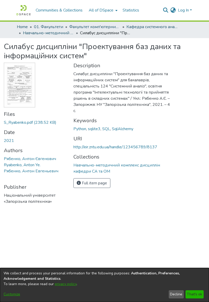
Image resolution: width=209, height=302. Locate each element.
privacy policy (65, 284)
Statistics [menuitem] (131, 10)
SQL (106, 129)
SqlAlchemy (122, 129)
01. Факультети (48, 27)
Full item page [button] (94, 183)
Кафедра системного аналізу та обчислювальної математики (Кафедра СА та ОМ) (151, 27)
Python (79, 129)
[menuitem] (102, 10)
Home (22, 27)
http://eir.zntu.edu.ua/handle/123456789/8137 (115, 147)
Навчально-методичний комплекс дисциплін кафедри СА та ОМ (48, 33)
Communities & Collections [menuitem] (59, 10)
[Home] (24, 10)
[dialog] (104, 285)
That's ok (194, 294)
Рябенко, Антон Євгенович (30, 159)
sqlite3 (94, 129)
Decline (176, 294)
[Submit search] (166, 10)
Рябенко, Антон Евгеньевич (31, 171)
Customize (12, 294)
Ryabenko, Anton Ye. (22, 165)
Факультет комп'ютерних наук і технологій (94, 27)
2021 (9, 140)
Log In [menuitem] (183, 10)
